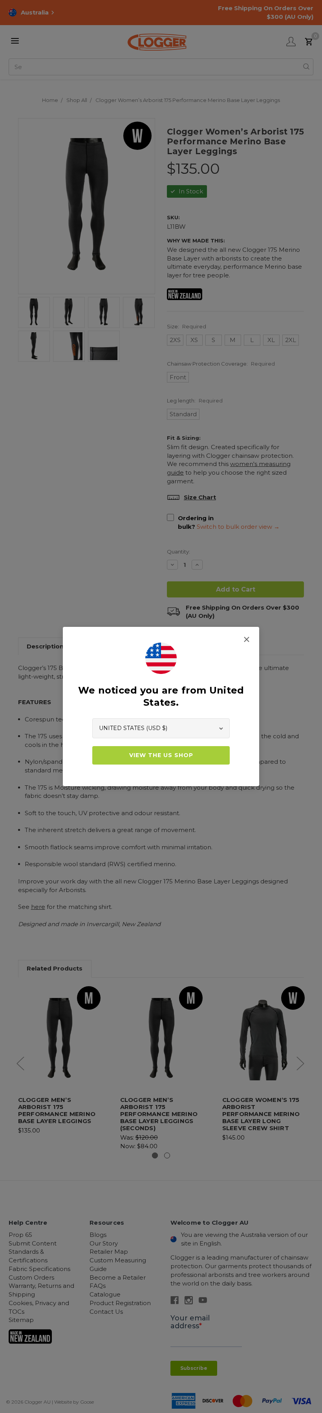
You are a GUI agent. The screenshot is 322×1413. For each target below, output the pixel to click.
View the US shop (161, 755)
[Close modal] (246, 639)
